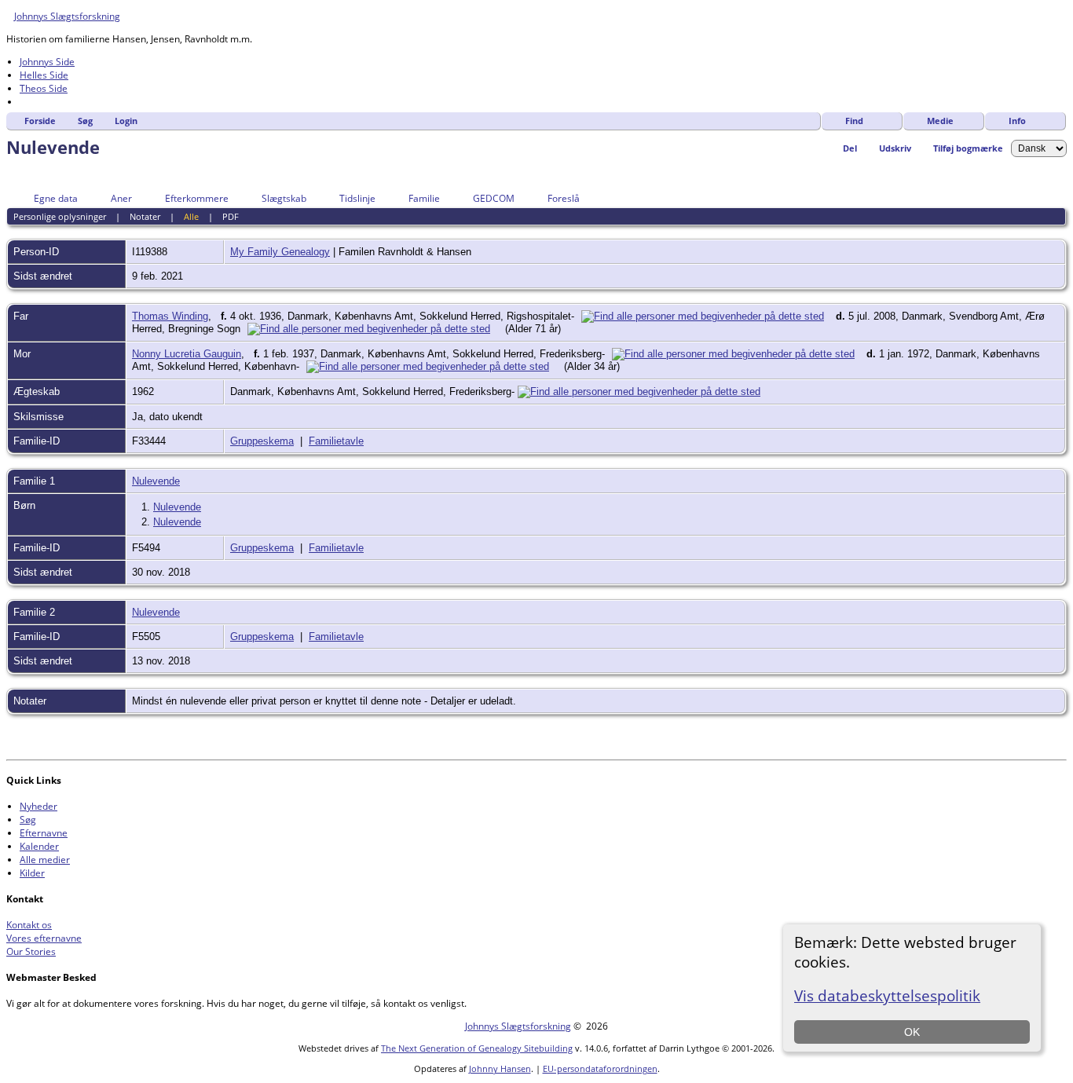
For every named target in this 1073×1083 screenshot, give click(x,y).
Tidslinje (357, 198)
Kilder (32, 873)
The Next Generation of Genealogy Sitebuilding (477, 1048)
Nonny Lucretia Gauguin (186, 354)
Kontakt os (29, 924)
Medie (940, 120)
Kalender (39, 846)
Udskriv (895, 148)
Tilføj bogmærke (968, 148)
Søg (85, 120)
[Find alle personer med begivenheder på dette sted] (706, 316)
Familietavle (336, 441)
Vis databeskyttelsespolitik (887, 995)
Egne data (56, 198)
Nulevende (156, 481)
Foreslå (563, 198)
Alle (191, 216)
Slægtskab (284, 198)
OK (912, 1032)
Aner (121, 198)
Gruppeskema (262, 441)
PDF (230, 216)
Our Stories (31, 951)
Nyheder (38, 806)
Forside (40, 120)
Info (1017, 120)
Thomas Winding (170, 316)
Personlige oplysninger (59, 216)
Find (854, 120)
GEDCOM (494, 198)
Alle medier (45, 859)
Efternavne (44, 833)
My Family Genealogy (280, 252)
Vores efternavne (44, 938)
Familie (424, 198)
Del (850, 148)
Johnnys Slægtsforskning (67, 16)
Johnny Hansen (500, 1068)
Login (126, 120)
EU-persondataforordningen (600, 1068)
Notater (145, 216)
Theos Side (44, 88)
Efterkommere (197, 198)
